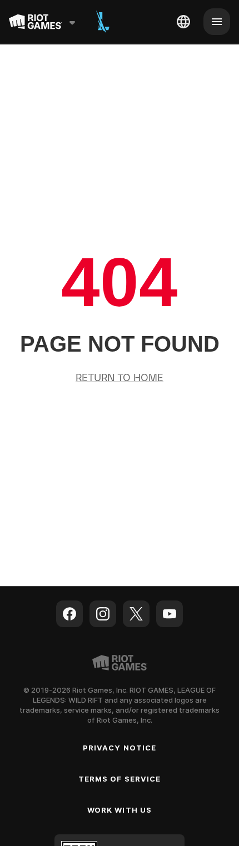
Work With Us (119, 809)
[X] (136, 613)
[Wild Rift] (103, 22)
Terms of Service (119, 778)
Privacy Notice (119, 747)
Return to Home (119, 378)
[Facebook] (69, 613)
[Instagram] (102, 613)
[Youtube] (169, 613)
